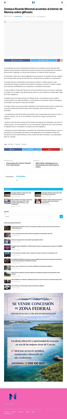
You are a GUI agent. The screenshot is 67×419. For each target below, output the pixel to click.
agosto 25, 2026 (16, 230)
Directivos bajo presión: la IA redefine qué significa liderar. (27, 239)
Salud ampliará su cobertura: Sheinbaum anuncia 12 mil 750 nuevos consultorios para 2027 (36, 279)
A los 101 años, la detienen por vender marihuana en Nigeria (27, 285)
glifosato (11, 144)
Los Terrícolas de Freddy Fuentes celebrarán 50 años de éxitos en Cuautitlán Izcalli (34, 253)
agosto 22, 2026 (47, 204)
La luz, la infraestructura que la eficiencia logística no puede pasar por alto (31, 233)
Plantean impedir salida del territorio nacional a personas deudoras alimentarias (52, 201)
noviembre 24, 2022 (30, 16)
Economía (20, 411)
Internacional (7, 413)
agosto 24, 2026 (16, 196)
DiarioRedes (18, 16)
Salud (33, 411)
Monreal (18, 144)
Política (13, 411)
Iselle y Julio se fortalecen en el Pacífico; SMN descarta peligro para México (31, 266)
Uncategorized (41, 16)
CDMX (27, 411)
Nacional (6, 411)
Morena (24, 144)
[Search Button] (61, 216)
